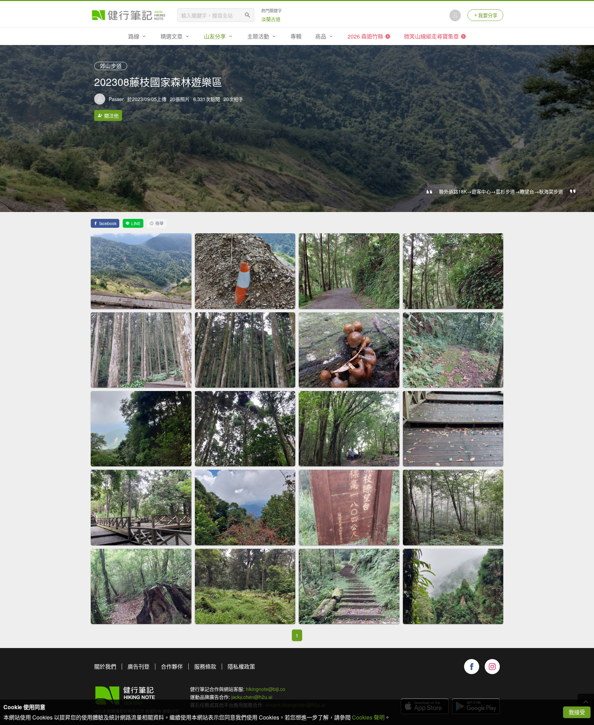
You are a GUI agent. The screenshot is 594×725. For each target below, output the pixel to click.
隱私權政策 (241, 666)
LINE (136, 223)
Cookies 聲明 (368, 717)
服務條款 (205, 666)
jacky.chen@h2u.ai (251, 696)
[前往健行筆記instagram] (492, 666)
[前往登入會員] (455, 15)
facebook (108, 223)
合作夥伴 (172, 666)
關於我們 (105, 666)
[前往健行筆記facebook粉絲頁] (471, 666)
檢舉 (159, 223)
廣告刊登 (139, 666)
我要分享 (487, 15)
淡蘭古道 (270, 18)
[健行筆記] (128, 15)
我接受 (577, 712)
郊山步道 (111, 66)
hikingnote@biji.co (265, 688)
